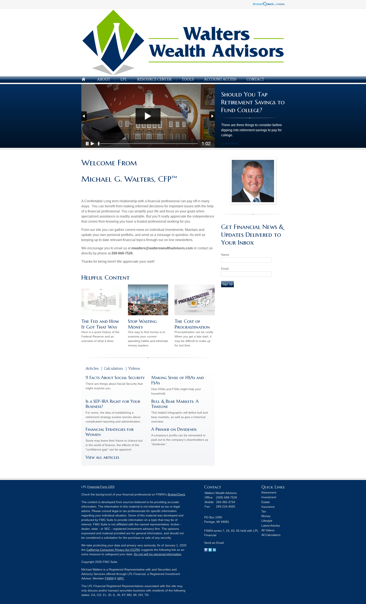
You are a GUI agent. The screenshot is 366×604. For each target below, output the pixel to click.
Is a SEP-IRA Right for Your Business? (113, 404)
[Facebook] (206, 550)
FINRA (109, 578)
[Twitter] (210, 550)
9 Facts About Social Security (115, 377)
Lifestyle (266, 520)
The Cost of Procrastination (192, 324)
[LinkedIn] (214, 550)
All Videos (267, 530)
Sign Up (227, 284)
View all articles (102, 457)
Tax (263, 511)
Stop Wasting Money (142, 324)
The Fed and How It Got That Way (100, 324)
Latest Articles (270, 525)
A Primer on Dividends (174, 429)
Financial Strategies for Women (110, 432)
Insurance (268, 506)
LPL (123, 79)
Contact (255, 79)
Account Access (220, 79)
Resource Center (154, 79)
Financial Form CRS (100, 486)
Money (265, 516)
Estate (265, 502)
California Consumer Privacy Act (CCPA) (113, 549)
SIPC (120, 578)
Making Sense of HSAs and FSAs (177, 380)
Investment (268, 497)
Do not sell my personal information (157, 554)
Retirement (268, 492)
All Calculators (270, 535)
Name (225, 254)
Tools (188, 79)
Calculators (113, 369)
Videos (134, 369)
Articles (92, 369)
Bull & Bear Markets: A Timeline (175, 404)
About (103, 79)
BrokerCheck (176, 494)
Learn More (229, 143)
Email (225, 268)
